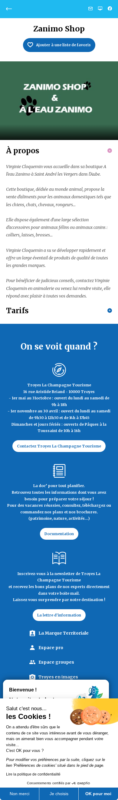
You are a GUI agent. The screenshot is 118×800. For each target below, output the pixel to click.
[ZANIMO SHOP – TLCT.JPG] (59, 100)
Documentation (59, 534)
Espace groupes (56, 662)
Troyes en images (58, 677)
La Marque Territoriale (63, 633)
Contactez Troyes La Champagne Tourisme (59, 446)
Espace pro (50, 647)
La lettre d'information (59, 615)
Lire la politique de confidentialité (33, 774)
